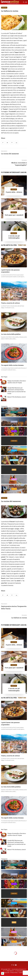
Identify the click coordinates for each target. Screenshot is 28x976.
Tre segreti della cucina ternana (12, 365)
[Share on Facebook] (2, 595)
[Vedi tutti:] (14, 412)
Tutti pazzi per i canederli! (14, 215)
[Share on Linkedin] (16, 595)
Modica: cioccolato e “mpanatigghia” (19, 164)
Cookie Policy (22, 972)
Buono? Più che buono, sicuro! (16, 397)
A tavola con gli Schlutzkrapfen (14, 237)
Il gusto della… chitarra (14, 192)
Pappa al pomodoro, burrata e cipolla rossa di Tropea (16, 382)
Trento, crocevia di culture (10, 303)
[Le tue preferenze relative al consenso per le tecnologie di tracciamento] (2, 973)
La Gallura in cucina (19, 618)
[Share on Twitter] (7, 595)
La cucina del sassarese (10, 154)
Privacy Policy (14, 972)
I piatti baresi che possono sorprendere (10, 271)
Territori (4, 7)
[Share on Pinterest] (12, 595)
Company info (5, 972)
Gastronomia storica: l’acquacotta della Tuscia (13, 607)
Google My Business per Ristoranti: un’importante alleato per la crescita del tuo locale (16, 390)
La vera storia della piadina (11, 334)
